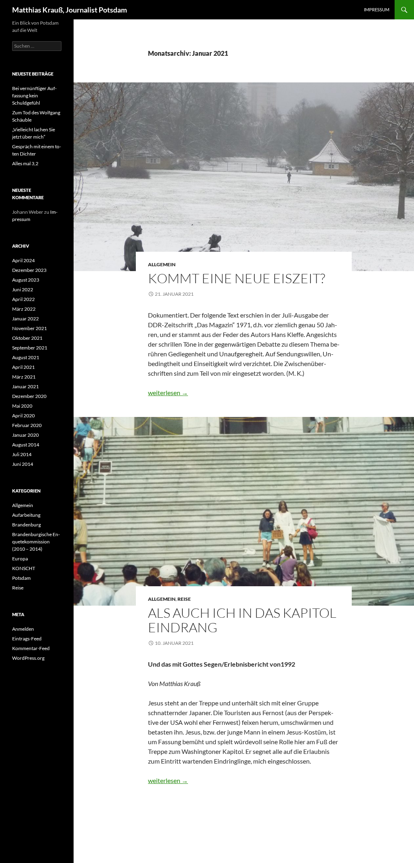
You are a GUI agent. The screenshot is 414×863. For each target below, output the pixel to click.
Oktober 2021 (27, 338)
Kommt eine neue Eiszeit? (236, 278)
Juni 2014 (22, 464)
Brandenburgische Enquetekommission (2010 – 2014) (36, 541)
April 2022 (23, 299)
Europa (20, 559)
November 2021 (29, 328)
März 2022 (24, 309)
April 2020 (23, 416)
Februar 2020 (27, 425)
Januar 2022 (25, 319)
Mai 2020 (22, 406)
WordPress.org (28, 658)
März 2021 (24, 377)
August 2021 (25, 357)
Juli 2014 (22, 454)
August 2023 (25, 280)
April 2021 (23, 367)
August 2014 (25, 445)
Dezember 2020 (29, 396)
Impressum (376, 9)
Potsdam (21, 578)
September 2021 (29, 348)
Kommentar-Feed (31, 648)
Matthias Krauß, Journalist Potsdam (69, 9)
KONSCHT (23, 568)
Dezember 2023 (29, 270)
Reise (184, 599)
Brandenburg (26, 525)
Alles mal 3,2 (25, 163)
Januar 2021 (25, 386)
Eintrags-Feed (27, 639)
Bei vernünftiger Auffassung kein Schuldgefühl (34, 95)
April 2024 (23, 260)
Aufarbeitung (26, 515)
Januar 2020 (25, 435)
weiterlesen (168, 392)
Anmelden (23, 629)
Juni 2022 (22, 289)
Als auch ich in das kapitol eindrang (242, 620)
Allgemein (161, 264)
